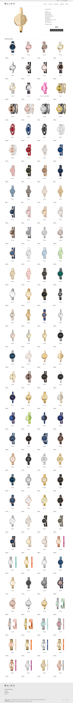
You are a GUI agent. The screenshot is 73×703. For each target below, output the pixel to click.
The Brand (6, 691)
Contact (6, 693)
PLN (67, 0)
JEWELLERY (50, 4)
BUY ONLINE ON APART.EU (56, 30)
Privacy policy (7, 692)
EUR (65, 0)
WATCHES (45, 4)
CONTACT (66, 4)
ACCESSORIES (56, 4)
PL (58, 0)
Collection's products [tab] (9, 38)
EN (57, 0)
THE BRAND (62, 4)
